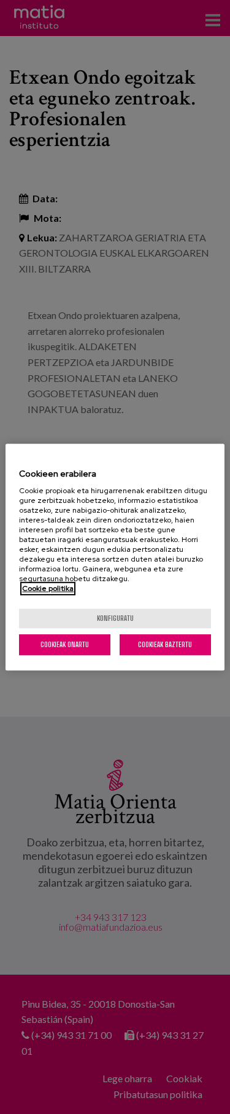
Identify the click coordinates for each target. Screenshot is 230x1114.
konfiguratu (115, 618)
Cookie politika (48, 588)
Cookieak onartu (64, 644)
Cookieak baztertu (165, 644)
